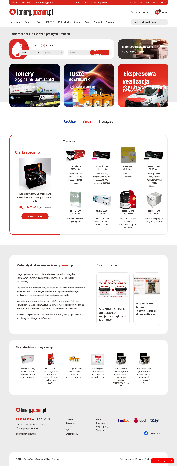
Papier (87, 22)
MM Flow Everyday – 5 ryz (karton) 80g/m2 (154, 220)
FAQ (67, 430)
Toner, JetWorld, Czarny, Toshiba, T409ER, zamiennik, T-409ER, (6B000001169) (154, 179)
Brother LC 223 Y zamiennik (127, 175)
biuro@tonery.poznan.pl (26, 433)
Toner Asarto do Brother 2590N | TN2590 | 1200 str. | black (76, 178)
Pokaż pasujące (97, 52)
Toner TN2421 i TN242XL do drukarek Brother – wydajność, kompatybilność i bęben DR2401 (112, 315)
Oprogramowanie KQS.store (131, 459)
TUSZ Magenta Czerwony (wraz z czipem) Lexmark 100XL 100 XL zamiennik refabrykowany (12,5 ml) (121, 377)
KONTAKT (50, 22)
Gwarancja (100, 423)
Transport (100, 430)
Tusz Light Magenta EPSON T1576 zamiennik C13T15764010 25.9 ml (74, 374)
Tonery (28, 22)
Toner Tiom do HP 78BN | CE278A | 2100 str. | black (102, 221)
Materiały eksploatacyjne (69, 22)
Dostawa (133, 2)
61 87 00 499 (27, 2)
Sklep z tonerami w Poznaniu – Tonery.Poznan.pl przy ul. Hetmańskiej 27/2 (146, 309)
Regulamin (144, 2)
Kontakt (154, 2)
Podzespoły (14, 22)
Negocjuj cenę (102, 426)
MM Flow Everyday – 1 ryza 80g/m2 (75, 220)
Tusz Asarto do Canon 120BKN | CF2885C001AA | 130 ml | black (127, 223)
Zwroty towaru (72, 433)
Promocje (110, 22)
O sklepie (69, 419)
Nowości (98, 22)
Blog (163, 2)
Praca (98, 419)
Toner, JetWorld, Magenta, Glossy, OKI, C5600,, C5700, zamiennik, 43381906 (102, 178)
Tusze (39, 22)
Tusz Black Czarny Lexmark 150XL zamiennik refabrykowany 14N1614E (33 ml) (34, 197)
